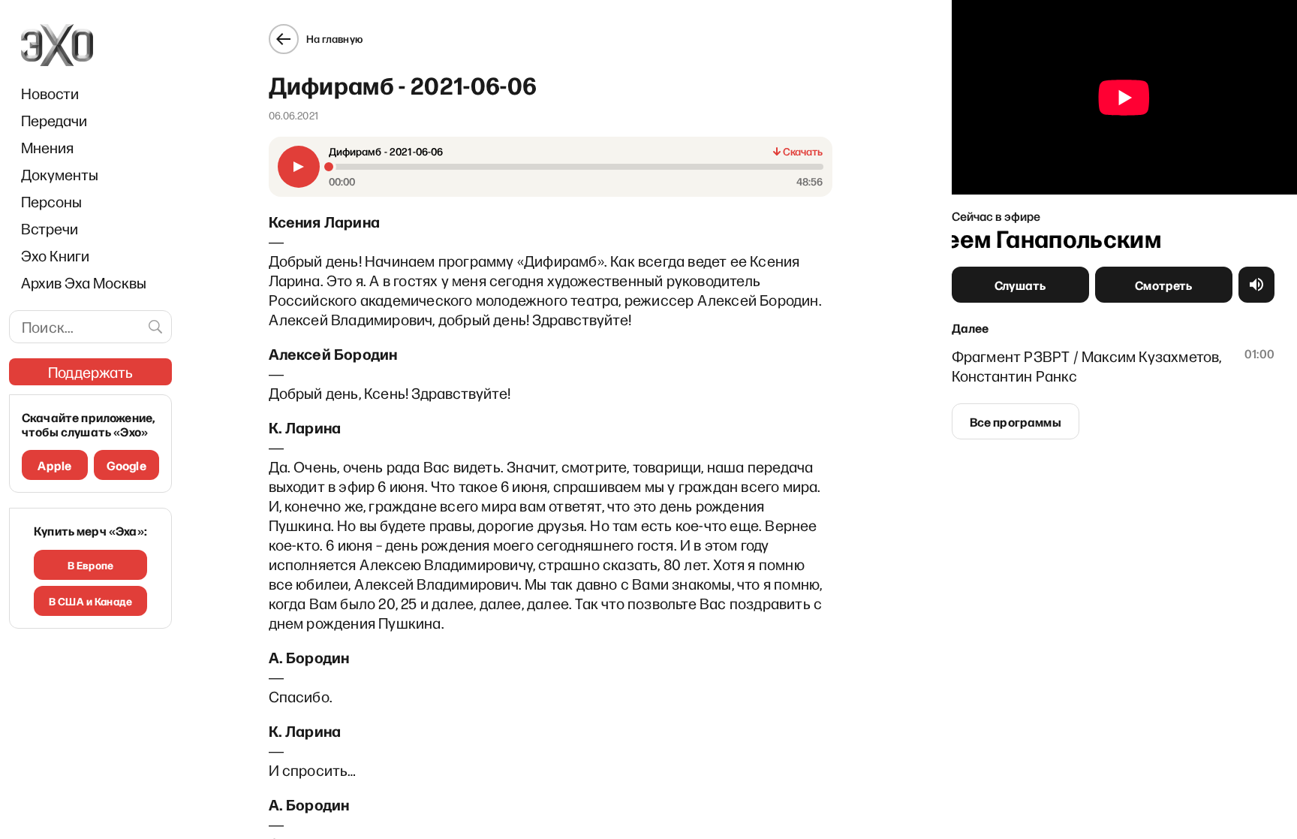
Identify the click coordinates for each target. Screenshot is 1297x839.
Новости (50, 93)
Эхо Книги (55, 255)
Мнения (47, 147)
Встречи (49, 228)
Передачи (54, 120)
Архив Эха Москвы (83, 282)
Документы (59, 174)
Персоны (51, 201)
